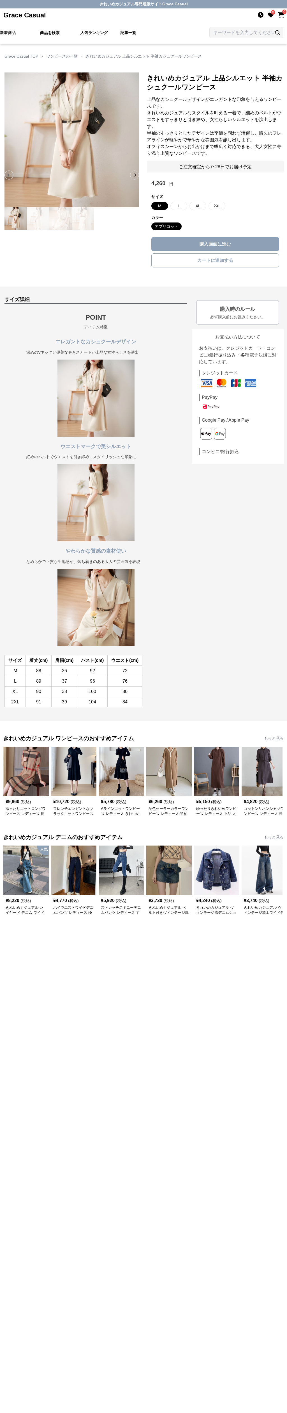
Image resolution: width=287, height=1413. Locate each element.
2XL (217, 206)
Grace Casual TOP (21, 56)
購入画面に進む (215, 244)
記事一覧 (128, 32)
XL (198, 206)
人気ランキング (94, 32)
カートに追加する (215, 260)
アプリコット (166, 226)
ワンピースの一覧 (62, 56)
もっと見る (274, 738)
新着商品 (8, 32)
